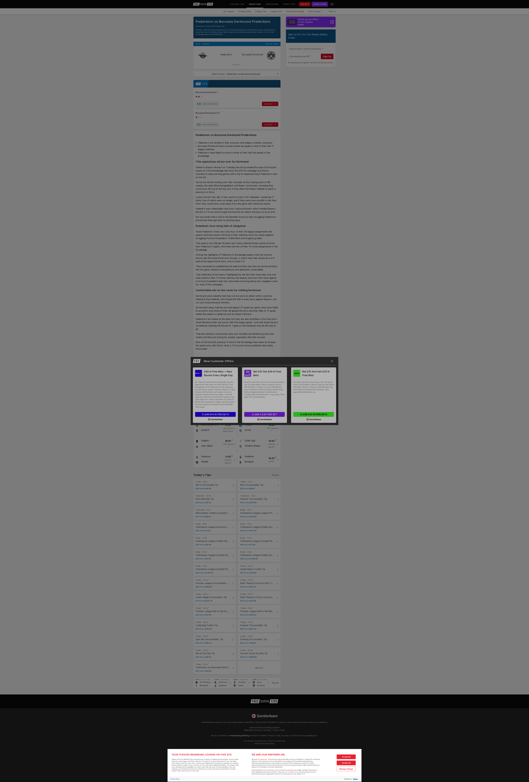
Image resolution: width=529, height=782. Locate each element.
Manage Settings (346, 769)
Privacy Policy (175, 779)
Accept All (346, 757)
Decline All (346, 763)
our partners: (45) (264, 759)
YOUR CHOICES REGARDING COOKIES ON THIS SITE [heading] (202, 754)
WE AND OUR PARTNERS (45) (268, 754)
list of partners (290, 772)
